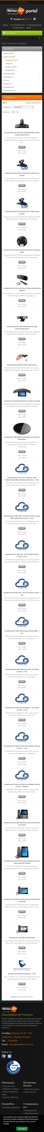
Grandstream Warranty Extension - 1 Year (22, 974)
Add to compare (22, 151)
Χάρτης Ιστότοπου (30, 1092)
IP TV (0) (6, 80)
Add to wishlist (22, 153)
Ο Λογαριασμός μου (34, 25)
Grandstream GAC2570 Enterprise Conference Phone (22, 401)
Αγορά (28, 28)
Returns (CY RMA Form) (10, 1097)
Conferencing (12, 43)
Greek (24, 2)
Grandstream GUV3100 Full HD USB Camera (22, 365)
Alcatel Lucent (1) (11, 67)
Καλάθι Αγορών (18, 28)
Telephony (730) (8, 53)
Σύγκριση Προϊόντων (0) (33, 103)
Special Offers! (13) (9, 90)
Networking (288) (8, 74)
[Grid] (4, 103)
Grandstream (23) (11, 60)
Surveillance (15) (8, 87)
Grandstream (22, 43)
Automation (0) (8, 77)
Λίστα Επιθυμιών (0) (17, 25)
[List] (7, 103)
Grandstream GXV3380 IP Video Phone (22, 938)
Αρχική (5, 25)
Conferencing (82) (9, 57)
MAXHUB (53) (10, 70)
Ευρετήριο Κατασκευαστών (11, 1107)
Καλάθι (22, 147)
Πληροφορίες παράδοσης (11, 1089)
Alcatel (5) (9, 63)
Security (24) (7, 84)
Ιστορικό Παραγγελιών (31, 1113)
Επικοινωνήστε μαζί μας (31, 1089)
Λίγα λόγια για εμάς (9, 1086)
